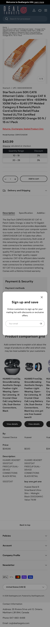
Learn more (39, 2)
